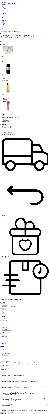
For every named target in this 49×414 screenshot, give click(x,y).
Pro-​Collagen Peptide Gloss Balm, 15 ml (10, 117)
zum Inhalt (3, 1)
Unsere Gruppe (4, 343)
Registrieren (3, 335)
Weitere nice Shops (4, 358)
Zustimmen (8, 412)
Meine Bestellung (4, 328)
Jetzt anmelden (3, 14)
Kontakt (4, 9)
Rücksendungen (5, 7)
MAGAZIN (3, 340)
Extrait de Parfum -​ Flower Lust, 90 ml (9, 76)
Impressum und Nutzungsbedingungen (6, 353)
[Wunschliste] (2, 18)
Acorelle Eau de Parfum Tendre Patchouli (7, 132)
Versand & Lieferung (4, 329)
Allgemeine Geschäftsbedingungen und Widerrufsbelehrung (9, 354)
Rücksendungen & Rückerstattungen (6, 330)
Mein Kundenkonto (4, 327)
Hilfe (2, 6)
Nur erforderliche (12, 412)
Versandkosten (5, 8)
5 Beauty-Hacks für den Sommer (6, 128)
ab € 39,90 (8, 3)
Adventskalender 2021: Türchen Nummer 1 (7, 127)
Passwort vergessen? (4, 336)
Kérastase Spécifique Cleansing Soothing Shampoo (8, 134)
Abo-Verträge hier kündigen (5, 356)
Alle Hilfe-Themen (5, 10)
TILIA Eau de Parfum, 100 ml (10, 95)
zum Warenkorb (4, 2)
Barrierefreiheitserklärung (5, 355)
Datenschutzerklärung (23, 366)
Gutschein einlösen (4, 337)
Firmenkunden (3, 332)
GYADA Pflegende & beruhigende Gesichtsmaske (8, 131)
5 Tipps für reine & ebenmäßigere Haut (6, 126)
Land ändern (7, 350)
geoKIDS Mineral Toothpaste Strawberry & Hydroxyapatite (9, 133)
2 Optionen (3, 74)
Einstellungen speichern (3, 412)
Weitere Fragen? (4, 331)
